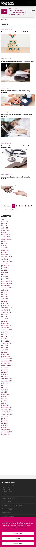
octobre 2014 (5, 434)
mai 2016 (4, 423)
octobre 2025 (5, 237)
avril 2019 (4, 374)
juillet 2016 (5, 419)
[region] (18, 532)
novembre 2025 (6, 235)
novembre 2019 (6, 361)
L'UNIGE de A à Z (6, 502)
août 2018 (4, 383)
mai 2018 (4, 388)
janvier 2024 (5, 279)
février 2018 (5, 394)
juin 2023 (4, 294)
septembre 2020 (6, 343)
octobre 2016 (5, 412)
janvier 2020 (5, 357)
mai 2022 (4, 317)
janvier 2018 (5, 396)
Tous (2, 219)
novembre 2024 (6, 257)
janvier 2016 (5, 427)
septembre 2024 (6, 261)
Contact (4, 495)
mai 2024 (4, 270)
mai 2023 (4, 297)
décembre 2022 (6, 308)
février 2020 (5, 354)
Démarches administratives (9, 516)
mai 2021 (4, 337)
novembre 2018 (6, 381)
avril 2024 (4, 272)
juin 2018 (4, 385)
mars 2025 (4, 248)
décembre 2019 (6, 359)
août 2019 (4, 368)
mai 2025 (4, 243)
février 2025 (5, 250)
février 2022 (5, 323)
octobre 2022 (5, 310)
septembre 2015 (6, 432)
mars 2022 (4, 321)
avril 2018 (4, 390)
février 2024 (5, 277)
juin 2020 (4, 345)
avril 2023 (4, 299)
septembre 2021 (6, 330)
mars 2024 (4, 275)
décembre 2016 (6, 407)
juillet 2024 (5, 266)
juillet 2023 (5, 292)
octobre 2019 (5, 363)
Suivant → (12, 209)
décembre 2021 (6, 325)
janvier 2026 (5, 232)
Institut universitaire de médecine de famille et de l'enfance (19, 11)
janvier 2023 (5, 306)
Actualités (4, 19)
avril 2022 (4, 319)
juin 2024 (4, 268)
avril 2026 (4, 228)
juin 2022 (4, 314)
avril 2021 (4, 339)
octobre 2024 (5, 259)
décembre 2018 (6, 379)
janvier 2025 (5, 252)
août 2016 (4, 416)
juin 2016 (4, 421)
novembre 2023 (6, 283)
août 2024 (4, 263)
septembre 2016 (6, 414)
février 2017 (5, 405)
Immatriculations (6, 512)
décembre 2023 (6, 281)
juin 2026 (4, 224)
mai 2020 (4, 348)
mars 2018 (4, 392)
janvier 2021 (5, 341)
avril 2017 (4, 403)
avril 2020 (4, 350)
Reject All (18, 538)
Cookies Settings (18, 533)
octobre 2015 (5, 430)
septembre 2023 (6, 288)
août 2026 (4, 221)
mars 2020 (4, 352)
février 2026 (5, 230)
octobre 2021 (5, 328)
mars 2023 (4, 301)
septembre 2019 (6, 365)
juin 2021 (4, 334)
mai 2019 (4, 372)
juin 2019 (4, 370)
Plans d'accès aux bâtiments (9, 498)
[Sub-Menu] (33, 11)
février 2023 (5, 303)
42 (6, 209)
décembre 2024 (6, 255)
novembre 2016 (6, 410)
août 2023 (4, 290)
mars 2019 (4, 376)
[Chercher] (28, 3)
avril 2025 (4, 246)
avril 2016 (4, 425)
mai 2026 (4, 226)
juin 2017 (4, 401)
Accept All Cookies (18, 543)
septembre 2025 (6, 239)
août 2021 (4, 332)
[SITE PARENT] (4, 11)
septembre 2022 (6, 312)
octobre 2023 (5, 286)
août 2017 (4, 399)
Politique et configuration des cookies (12, 505)
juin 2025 (4, 241)
